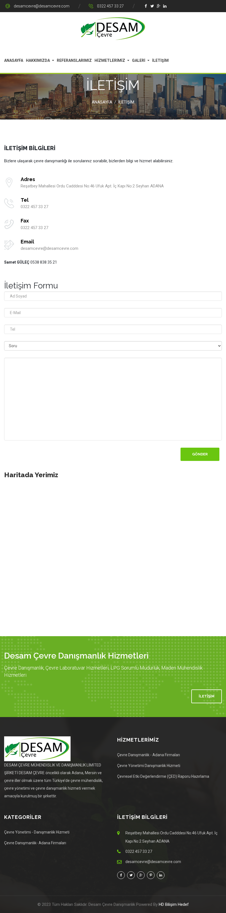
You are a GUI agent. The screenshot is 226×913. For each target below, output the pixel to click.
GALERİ (138, 60)
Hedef (183, 904)
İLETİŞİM (160, 60)
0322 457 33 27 (110, 6)
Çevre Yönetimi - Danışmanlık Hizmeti (36, 832)
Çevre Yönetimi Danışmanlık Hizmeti (148, 765)
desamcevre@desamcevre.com (41, 6)
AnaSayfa (102, 102)
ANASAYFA (13, 60)
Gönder (200, 454)
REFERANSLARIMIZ (74, 60)
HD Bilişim (168, 904)
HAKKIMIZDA (38, 60)
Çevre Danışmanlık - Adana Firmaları (148, 755)
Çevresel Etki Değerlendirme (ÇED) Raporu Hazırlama (163, 776)
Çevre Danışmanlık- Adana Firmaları (35, 843)
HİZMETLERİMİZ (110, 60)
